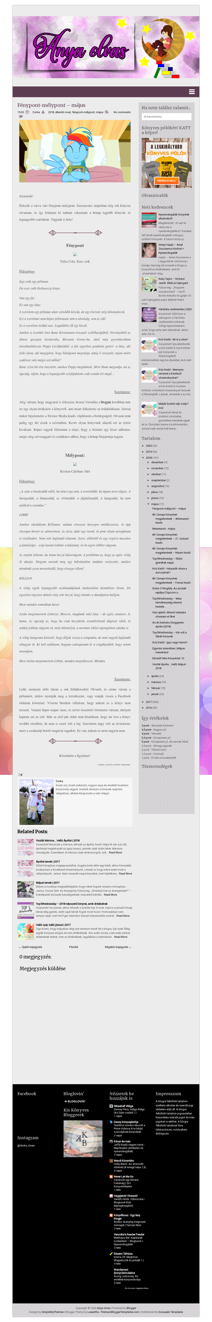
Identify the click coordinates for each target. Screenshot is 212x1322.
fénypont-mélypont (83, 112)
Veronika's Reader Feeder (129, 1234)
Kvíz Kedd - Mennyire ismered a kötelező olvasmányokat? (171, 373)
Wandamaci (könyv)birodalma (124, 1271)
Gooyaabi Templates (170, 1312)
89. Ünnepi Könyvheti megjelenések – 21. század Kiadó (170, 538)
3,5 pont (146, 737)
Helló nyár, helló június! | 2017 (53, 924)
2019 (149, 451)
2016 (149, 707)
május (99, 112)
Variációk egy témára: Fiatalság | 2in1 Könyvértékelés (126, 1183)
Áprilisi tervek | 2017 (48, 861)
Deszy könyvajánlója (126, 1121)
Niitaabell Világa (123, 1106)
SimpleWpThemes (53, 1312)
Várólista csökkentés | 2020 (175, 309)
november (157, 468)
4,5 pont (146, 729)
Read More (115, 852)
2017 (149, 701)
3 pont (145, 741)
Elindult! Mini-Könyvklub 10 (168, 658)
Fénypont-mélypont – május (51, 105)
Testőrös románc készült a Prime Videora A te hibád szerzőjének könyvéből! (129, 1128)
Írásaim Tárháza (123, 1253)
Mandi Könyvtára (124, 1160)
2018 (51, 112)
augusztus (157, 486)
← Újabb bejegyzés (30, 947)
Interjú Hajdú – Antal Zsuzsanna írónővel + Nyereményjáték (171, 248)
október (156, 474)
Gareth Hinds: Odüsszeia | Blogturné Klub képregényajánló (129, 1202)
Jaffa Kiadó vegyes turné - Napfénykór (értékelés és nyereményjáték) (129, 1148)
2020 (149, 445)
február (155, 688)
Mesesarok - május (163, 528)
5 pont (145, 725)
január (155, 694)
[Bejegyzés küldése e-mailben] (20, 774)
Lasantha (93, 1312)
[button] (106, 91)
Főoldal (73, 947)
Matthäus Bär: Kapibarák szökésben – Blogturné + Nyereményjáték (128, 1241)
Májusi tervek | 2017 (47, 882)
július (154, 492)
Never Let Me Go (124, 1176)
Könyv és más (122, 1141)
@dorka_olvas (26, 1145)
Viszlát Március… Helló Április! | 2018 (58, 840)
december (157, 462)
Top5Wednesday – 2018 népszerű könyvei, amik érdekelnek (72, 903)
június (154, 498)
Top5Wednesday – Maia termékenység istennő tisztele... (167, 602)
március (156, 682)
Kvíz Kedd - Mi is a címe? (173, 339)
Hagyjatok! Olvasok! (126, 1195)
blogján (106, 402)
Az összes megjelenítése (136, 1288)
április (155, 676)
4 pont (145, 733)
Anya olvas (103, 1308)
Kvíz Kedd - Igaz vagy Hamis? (170, 642)
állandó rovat (63, 112)
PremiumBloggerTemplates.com (120, 1312)
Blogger (131, 1308)
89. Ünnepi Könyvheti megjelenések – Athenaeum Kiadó (170, 518)
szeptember (158, 480)
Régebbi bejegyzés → (118, 947)
